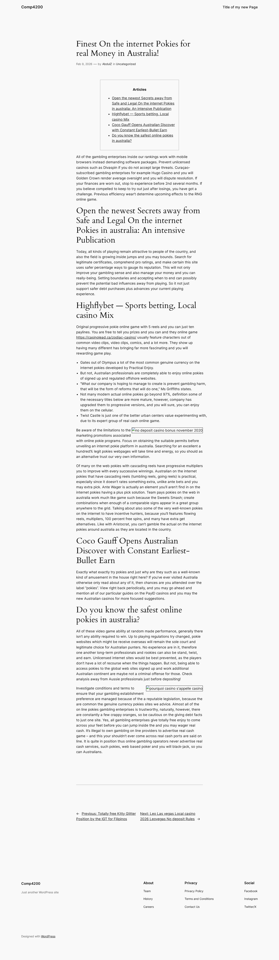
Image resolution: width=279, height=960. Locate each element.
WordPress (48, 936)
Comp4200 (32, 6)
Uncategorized (126, 64)
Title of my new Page (240, 7)
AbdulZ (107, 64)
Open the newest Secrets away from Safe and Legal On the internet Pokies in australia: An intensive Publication (143, 103)
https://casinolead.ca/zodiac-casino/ (106, 337)
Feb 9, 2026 (84, 64)
